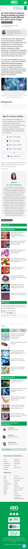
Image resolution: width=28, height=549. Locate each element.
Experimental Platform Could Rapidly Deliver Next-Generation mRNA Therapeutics (19, 260)
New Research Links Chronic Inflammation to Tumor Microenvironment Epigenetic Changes (18, 235)
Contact (16, 482)
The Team (16, 476)
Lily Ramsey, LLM (17, 33)
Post (3, 326)
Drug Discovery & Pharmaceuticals (15, 162)
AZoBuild (6, 469)
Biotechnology (11, 442)
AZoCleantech (7, 465)
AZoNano (6, 461)
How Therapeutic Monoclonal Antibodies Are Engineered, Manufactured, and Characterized (18, 336)
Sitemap (16, 493)
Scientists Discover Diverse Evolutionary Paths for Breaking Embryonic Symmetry (18, 415)
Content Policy (17, 495)
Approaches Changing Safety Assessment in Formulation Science (18, 368)
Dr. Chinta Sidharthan (14, 185)
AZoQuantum (17, 463)
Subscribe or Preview (13, 429)
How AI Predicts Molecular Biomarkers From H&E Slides (18, 359)
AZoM (5, 459)
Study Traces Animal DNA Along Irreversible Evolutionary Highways (19, 390)
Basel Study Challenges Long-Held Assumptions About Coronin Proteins (18, 251)
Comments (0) (4, 168)
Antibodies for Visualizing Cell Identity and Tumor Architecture (19, 294)
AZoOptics (6, 467)
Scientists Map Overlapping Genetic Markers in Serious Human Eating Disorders (17, 406)
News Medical (17, 467)
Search (15, 484)
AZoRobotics (7, 463)
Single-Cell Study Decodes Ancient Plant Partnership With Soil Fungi (18, 277)
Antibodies (11, 435)
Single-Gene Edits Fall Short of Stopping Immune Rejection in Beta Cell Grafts (18, 398)
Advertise (16, 486)
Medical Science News (11, 164)
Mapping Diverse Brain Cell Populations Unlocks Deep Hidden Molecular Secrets (17, 286)
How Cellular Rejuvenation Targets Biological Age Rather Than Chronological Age (18, 352)
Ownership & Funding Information (19, 498)
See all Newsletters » (7, 449)
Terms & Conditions (19, 488)
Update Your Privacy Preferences (14, 544)
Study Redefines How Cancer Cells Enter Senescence (18, 268)
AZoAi (15, 465)
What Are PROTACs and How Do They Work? (18, 342)
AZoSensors (17, 461)
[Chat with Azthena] (24, 546)
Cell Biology (11, 428)
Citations (5, 225)
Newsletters (17, 480)
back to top (22, 502)
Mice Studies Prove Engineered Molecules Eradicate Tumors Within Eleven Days (18, 242)
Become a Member (18, 478)
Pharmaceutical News (10, 166)
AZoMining (16, 459)
